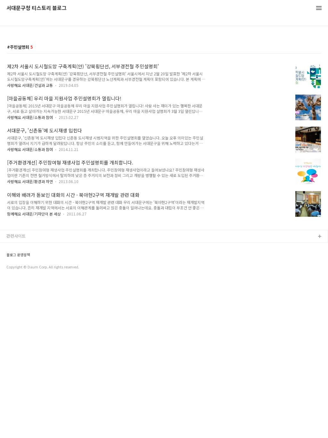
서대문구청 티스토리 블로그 (36, 8)
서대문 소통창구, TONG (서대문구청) (39, 247)
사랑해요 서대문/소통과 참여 (30, 117)
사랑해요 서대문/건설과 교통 (30, 85)
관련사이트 (16, 236)
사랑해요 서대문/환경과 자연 (30, 181)
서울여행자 (16, 278)
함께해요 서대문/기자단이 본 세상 (34, 213)
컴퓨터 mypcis (20, 268)
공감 (10, 257)
